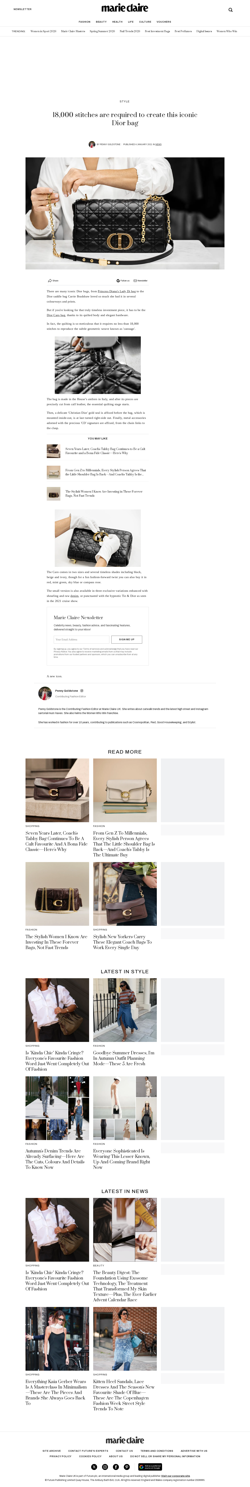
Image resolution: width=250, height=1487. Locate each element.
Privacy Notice (60, 651)
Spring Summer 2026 (102, 31)
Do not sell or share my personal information (165, 1456)
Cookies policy (90, 1456)
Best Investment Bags (157, 31)
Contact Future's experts (88, 1451)
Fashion (84, 22)
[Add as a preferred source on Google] (172, 1467)
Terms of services (91, 649)
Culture (145, 22)
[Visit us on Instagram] (105, 1467)
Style (125, 101)
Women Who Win (227, 31)
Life (131, 22)
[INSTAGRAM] (82, 690)
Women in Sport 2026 (43, 31)
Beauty (101, 22)
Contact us (124, 1451)
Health (117, 22)
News (158, 144)
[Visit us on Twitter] (94, 1467)
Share (55, 281)
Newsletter (142, 281)
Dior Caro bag (56, 315)
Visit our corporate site (175, 1476)
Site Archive (52, 1451)
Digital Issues (204, 31)
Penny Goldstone (110, 144)
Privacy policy (61, 1456)
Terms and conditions (156, 1451)
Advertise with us (194, 1451)
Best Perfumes (183, 31)
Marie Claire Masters (73, 31)
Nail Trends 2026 (130, 31)
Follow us (125, 281)
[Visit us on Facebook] (116, 1467)
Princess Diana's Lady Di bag (117, 291)
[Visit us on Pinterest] (127, 1467)
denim (74, 596)
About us (116, 1456)
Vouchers (164, 22)
